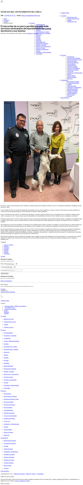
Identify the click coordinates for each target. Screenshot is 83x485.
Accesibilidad (39, 474)
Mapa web (70, 78)
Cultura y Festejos (8, 245)
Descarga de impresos (72, 62)
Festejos (38, 36)
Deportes (38, 30)
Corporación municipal (73, 83)
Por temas (32, 23)
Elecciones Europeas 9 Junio (74, 59)
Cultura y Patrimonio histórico (11, 341)
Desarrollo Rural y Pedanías (43, 33)
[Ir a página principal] (10, 7)
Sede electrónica (65, 97)
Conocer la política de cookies (22, 481)
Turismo (69, 20)
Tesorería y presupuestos (42, 49)
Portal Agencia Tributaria (73, 58)
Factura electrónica (72, 61)
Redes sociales (71, 94)
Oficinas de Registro (72, 90)
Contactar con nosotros (10, 309)
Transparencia (70, 56)
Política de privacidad (19, 474)
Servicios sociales (40, 48)
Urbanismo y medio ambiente (43, 52)
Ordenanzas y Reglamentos (74, 87)
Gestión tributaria (40, 24)
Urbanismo (7, 253)
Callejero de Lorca (72, 21)
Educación (38, 34)
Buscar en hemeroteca (6, 281)
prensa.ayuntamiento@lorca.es (30, 15)
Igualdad (38, 37)
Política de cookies (30, 474)
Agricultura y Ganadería (10, 335)
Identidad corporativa (72, 89)
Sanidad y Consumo (32, 33)
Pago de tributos (71, 64)
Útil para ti (63, 55)
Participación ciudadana (42, 43)
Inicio (5, 18)
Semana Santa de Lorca (73, 18)
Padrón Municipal (40, 42)
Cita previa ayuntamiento (73, 68)
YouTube (6, 313)
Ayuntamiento (64, 80)
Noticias (69, 74)
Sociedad (6, 250)
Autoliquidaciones (72, 65)
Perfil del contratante (72, 67)
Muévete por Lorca (72, 17)
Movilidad (38, 40)
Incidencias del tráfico (72, 70)
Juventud (38, 39)
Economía (6, 247)
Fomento (6, 249)
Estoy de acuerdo (5, 483)
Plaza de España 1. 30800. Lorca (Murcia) (15, 306)
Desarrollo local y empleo (42, 32)
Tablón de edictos (71, 86)
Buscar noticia (4, 273)
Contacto (69, 96)
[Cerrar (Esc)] (1, 295)
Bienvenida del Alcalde (73, 81)
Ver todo (3, 256)
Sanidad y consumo (41, 45)
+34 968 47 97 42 (9, 15)
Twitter (3, 292)
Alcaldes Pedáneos (72, 93)
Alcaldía (69, 84)
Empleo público (71, 75)
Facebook (7, 292)
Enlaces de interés (71, 77)
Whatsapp (12, 292)
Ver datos (3, 289)
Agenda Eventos (65, 12)
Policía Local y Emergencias (43, 46)
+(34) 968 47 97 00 (10, 307)
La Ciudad (63, 15)
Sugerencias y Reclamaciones (74, 73)
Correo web (70, 71)
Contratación (7, 338)
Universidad (39, 53)
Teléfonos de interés (72, 92)
